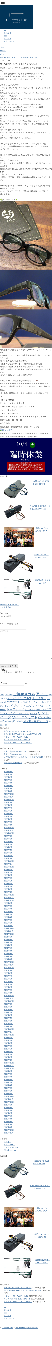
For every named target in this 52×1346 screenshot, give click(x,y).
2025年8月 (8, 805)
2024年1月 (8, 858)
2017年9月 (8, 1071)
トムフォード (15, 709)
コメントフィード (11, 1147)
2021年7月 (8, 942)
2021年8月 (8, 940)
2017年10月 (9, 1068)
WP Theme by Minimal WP (26, 1328)
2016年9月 (8, 1105)
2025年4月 (8, 816)
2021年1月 (8, 959)
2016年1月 (8, 1127)
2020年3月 (8, 987)
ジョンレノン (5, 706)
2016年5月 (8, 1116)
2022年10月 (9, 900)
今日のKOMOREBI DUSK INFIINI (17, 731)
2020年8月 (8, 973)
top (5, 30)
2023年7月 (8, 875)
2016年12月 (9, 1096)
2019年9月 (8, 1004)
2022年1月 (8, 926)
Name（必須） (6, 616)
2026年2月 (8, 788)
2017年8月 (8, 1074)
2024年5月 (8, 847)
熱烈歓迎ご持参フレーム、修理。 (18, 742)
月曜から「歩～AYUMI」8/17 (16, 737)
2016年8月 (8, 1108)
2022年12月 (9, 895)
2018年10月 (9, 1035)
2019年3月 (8, 1021)
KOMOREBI (9, 694)
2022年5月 (8, 914)
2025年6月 (8, 811)
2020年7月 (8, 976)
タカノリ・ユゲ (21, 705)
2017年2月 (8, 1091)
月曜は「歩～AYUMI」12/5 (15, 751)
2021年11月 (9, 931)
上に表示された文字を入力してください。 (17, 672)
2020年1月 (8, 993)
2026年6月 (8, 777)
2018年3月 (8, 1054)
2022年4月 (8, 917)
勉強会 (19, 721)
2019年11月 (9, 998)
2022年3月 (8, 920)
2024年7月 (8, 842)
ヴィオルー (44, 717)
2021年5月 (8, 948)
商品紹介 (7, 33)
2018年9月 (8, 1038)
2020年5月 (8, 982)
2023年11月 (9, 864)
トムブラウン (30, 710)
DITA (2, 694)
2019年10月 (9, 1001)
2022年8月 (8, 906)
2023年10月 (9, 867)
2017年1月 (8, 1094)
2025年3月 (8, 819)
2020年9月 (8, 970)
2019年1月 (8, 1026)
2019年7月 (8, 1010)
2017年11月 (9, 1066)
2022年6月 (8, 912)
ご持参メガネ (24, 694)
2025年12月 (9, 794)
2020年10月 (9, 968)
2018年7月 (8, 1043)
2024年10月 (9, 833)
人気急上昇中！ (6, 607)
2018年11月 (9, 1032)
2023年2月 (8, 889)
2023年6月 (8, 878)
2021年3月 (8, 954)
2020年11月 (9, 965)
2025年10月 (9, 800)
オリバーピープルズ (19, 698)
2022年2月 (8, 923)
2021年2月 (8, 956)
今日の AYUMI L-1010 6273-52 (17, 740)
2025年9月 (8, 802)
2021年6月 (8, 945)
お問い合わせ (9, 41)
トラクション (40, 710)
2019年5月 (8, 1015)
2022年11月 (9, 898)
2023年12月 (9, 861)
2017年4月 (8, 1085)
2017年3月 (8, 1088)
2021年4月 (8, 951)
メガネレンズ (23, 714)
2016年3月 (8, 1122)
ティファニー (39, 706)
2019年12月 (9, 996)
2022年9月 (8, 903)
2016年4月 (8, 1119)
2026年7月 (8, 774)
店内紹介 (30, 721)
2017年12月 (9, 1063)
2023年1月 (8, 892)
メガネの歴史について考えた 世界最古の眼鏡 (23, 757)
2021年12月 (9, 928)
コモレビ (24, 702)
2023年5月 (8, 881)
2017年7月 (8, 1077)
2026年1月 (8, 791)
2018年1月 (8, 1060)
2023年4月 (8, 884)
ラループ (33, 714)
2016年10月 (9, 1102)
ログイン (7, 1142)
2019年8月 (8, 1007)
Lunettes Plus (7, 1328)
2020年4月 (8, 984)
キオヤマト (13, 701)
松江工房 (42, 721)
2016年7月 (8, 1110)
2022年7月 (8, 909)
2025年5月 (8, 814)
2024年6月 (8, 844)
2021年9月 (8, 937)
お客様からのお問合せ (13, 763)
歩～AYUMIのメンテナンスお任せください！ (18, 57)
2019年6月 (8, 1012)
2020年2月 (8, 990)
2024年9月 (8, 836)
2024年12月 (9, 828)
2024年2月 (8, 856)
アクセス (7, 38)
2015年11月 (9, 1133)
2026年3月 (8, 786)
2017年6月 (8, 1080)
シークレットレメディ (40, 702)
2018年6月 (8, 1046)
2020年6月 (8, 979)
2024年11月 (9, 830)
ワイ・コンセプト (24, 717)
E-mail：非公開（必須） (10, 624)
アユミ (42, 694)
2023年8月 (8, 872)
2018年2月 (8, 1057)
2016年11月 (9, 1099)
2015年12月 (9, 1130)
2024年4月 (8, 850)
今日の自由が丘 (8, 721)
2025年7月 (8, 808)
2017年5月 (8, 1082)
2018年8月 (8, 1040)
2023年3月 (8, 886)
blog (5, 36)
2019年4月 (8, 1018)
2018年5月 (8, 1049)
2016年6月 (8, 1113)
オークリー (39, 698)
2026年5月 (8, 780)
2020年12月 (9, 962)
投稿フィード (9, 1144)
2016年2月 (8, 1124)
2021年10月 (9, 934)
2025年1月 (8, 825)
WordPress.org (10, 1150)
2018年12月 (9, 1029)
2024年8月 (8, 839)
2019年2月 (8, 1024)
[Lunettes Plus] (16, 7)
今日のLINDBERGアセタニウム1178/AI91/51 (22, 734)
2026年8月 (8, 772)
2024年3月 (8, 853)
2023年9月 (8, 870)
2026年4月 (8, 783)
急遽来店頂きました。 (9, 604)
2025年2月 (8, 822)
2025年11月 (9, 797)
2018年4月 (8, 1052)
